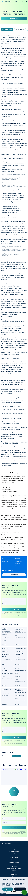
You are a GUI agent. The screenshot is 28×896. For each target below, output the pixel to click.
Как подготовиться (20, 29)
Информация (14, 874)
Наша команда (14, 857)
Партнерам (14, 866)
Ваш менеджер (5, 755)
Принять (8, 889)
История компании (14, 851)
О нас (14, 849)
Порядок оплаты (14, 862)
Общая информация (7, 29)
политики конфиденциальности (16, 615)
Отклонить (20, 889)
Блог (14, 853)
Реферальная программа (14, 868)
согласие (22, 612)
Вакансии (14, 860)
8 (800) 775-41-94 (18, 1)
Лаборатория (16, 755)
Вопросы (14, 870)
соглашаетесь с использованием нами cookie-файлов (12, 885)
